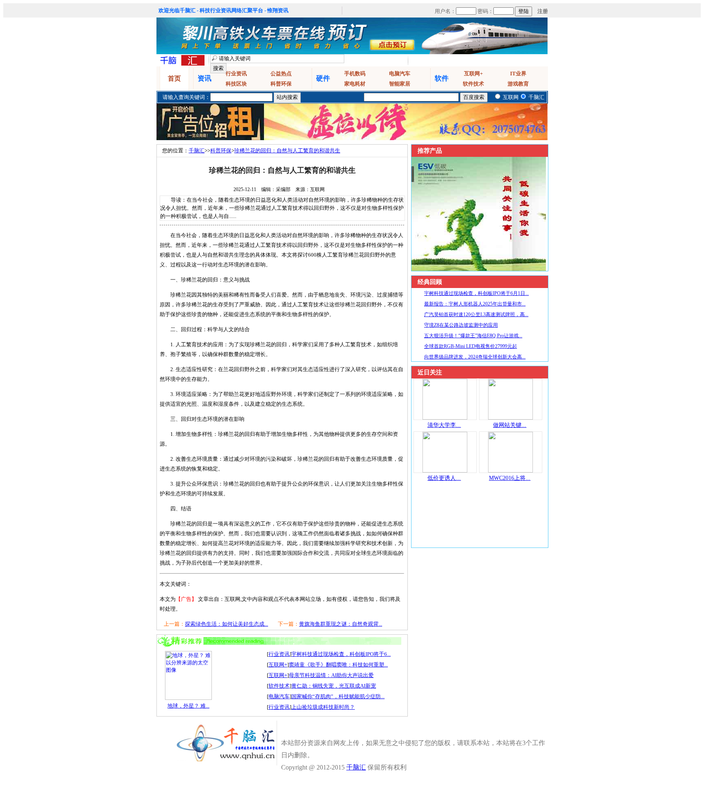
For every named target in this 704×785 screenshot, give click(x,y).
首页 (174, 78)
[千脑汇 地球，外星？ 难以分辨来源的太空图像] (188, 698)
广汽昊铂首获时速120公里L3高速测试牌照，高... (476, 314)
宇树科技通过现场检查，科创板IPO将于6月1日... (476, 293)
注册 (542, 11)
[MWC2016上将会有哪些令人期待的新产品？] (510, 471)
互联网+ (473, 73)
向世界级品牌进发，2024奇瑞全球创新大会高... (475, 357)
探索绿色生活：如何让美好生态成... (226, 624)
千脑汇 (197, 150)
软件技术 (473, 84)
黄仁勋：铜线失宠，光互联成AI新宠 (333, 686)
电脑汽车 (399, 73)
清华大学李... (444, 425)
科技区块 (236, 84)
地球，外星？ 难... (188, 706)
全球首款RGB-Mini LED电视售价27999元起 (470, 346)
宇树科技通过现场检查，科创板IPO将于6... (341, 654)
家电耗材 (354, 84)
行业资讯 (236, 73)
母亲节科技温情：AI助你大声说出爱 (331, 675)
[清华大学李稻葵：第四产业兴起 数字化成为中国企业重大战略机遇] (444, 418)
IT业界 (518, 73)
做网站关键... (509, 425)
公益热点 (281, 73)
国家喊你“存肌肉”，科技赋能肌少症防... (338, 696)
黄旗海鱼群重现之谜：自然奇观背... (340, 624)
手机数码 (354, 73)
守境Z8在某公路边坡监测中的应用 (461, 325)
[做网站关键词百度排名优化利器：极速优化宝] (510, 418)
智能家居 (399, 84)
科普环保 (281, 84)
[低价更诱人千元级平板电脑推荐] (444, 471)
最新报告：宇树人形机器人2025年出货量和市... (475, 304)
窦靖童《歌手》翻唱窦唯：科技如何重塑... (338, 665)
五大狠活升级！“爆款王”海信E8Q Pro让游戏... (473, 336)
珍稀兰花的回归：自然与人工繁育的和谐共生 (287, 150)
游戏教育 (518, 84)
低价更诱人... (444, 478)
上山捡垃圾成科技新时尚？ (323, 707)
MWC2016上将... (509, 478)
